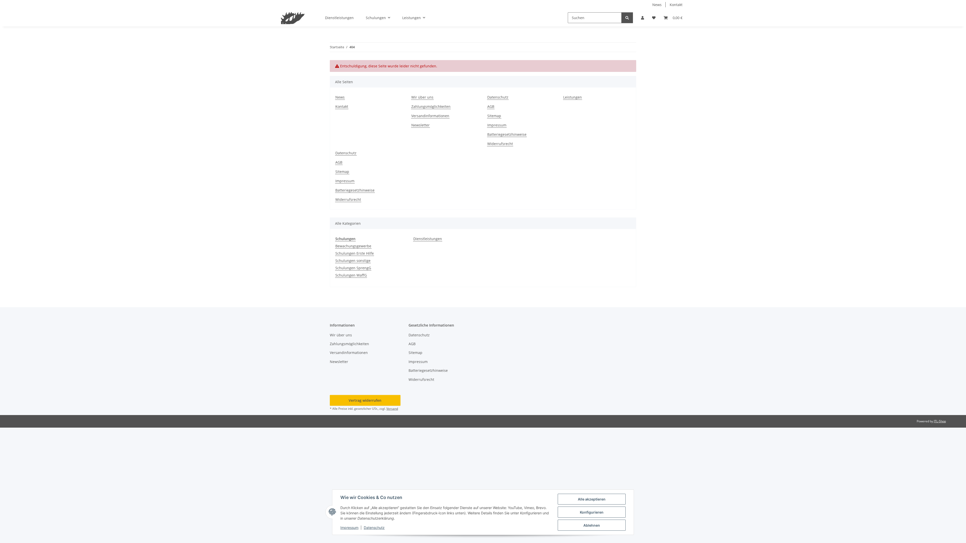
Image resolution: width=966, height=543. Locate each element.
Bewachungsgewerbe (353, 246)
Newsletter (420, 125)
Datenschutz (374, 527)
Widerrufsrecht (500, 143)
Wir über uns (422, 97)
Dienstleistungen (427, 238)
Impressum (349, 527)
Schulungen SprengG (353, 267)
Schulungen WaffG (351, 275)
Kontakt (676, 4)
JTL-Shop (940, 421)
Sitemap (494, 115)
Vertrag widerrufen (365, 400)
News (657, 4)
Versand (392, 408)
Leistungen (572, 97)
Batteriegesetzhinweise (507, 134)
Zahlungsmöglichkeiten (431, 106)
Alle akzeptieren (592, 499)
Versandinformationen (430, 115)
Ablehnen (591, 525)
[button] (642, 17)
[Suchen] (627, 17)
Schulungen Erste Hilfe (354, 253)
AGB (490, 106)
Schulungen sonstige (353, 260)
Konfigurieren (591, 512)
